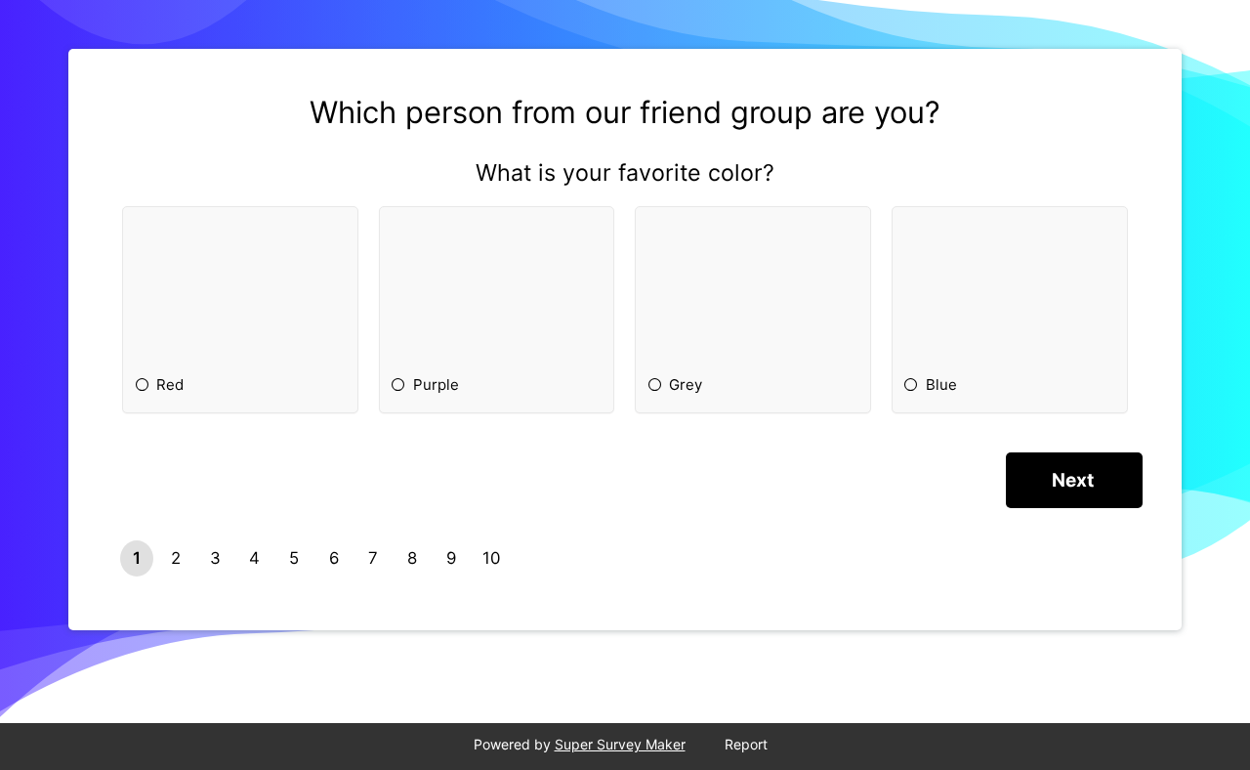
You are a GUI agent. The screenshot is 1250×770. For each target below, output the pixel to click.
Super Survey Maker (620, 744)
